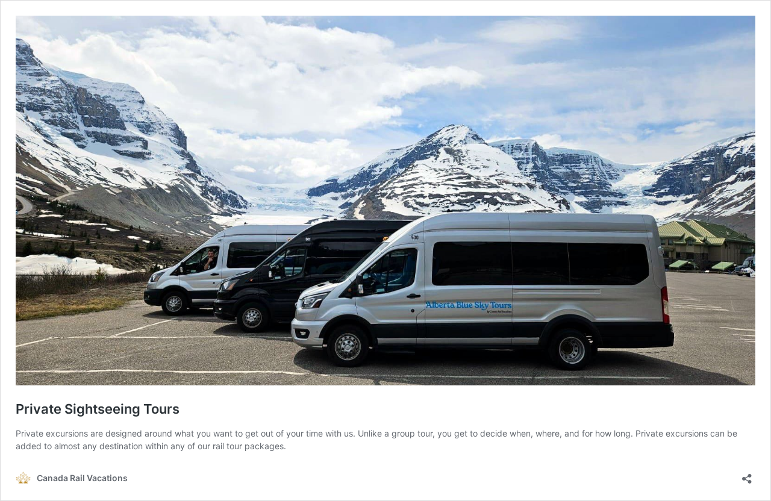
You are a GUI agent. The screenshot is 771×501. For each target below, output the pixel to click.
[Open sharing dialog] (746, 474)
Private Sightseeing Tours (97, 409)
